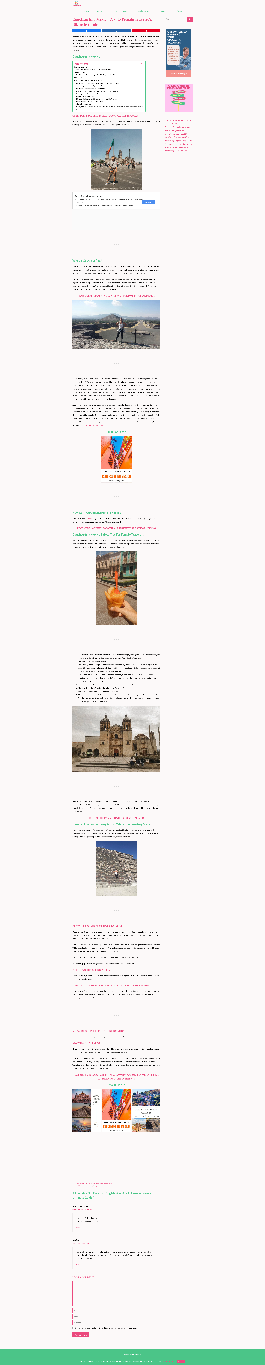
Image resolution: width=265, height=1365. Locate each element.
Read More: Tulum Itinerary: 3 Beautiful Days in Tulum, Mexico (97, 75)
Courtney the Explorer (123, 115)
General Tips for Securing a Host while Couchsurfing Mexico (96, 91)
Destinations (143, 11)
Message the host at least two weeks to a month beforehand (96, 99)
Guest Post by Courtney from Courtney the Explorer (94, 69)
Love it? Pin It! (79, 109)
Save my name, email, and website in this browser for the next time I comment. (106, 1328)
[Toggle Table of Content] (141, 63)
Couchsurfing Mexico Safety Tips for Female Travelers (94, 86)
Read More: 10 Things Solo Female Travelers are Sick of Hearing (97, 83)
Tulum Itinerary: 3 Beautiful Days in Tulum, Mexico (123, 295)
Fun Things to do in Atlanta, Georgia (86, 1186)
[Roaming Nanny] (76, 3)
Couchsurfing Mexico (81, 67)
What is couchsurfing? (82, 72)
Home (86, 11)
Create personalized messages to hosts (89, 94)
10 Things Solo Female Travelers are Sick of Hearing (123, 528)
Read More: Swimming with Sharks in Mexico (91, 88)
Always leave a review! (83, 104)
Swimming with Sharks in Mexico (124, 817)
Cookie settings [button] (168, 1361)
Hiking (163, 11)
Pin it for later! (79, 78)
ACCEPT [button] (180, 1361)
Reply (78, 1228)
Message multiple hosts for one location (89, 101)
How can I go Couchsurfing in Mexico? (88, 80)
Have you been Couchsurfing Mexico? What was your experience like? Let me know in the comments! (109, 107)
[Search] (190, 19)
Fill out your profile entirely (85, 96)
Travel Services (120, 11)
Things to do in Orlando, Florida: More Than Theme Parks (93, 1183)
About (99, 11)
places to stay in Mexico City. (91, 425)
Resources (181, 11)
